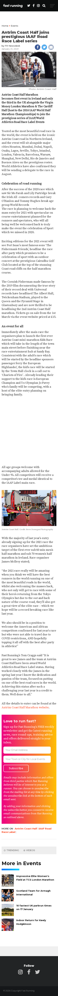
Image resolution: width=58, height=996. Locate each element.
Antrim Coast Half (26, 828)
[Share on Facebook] (37, 47)
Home (5, 25)
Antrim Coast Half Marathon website (25, 707)
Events (14, 25)
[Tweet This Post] (44, 47)
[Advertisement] (29, 431)
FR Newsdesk (12, 45)
